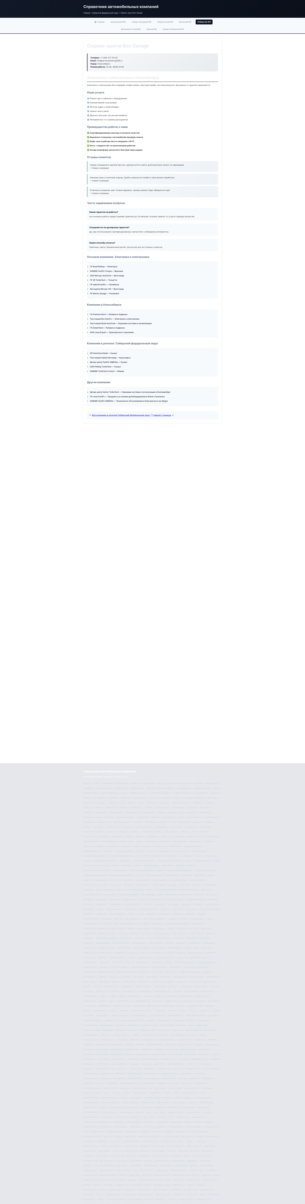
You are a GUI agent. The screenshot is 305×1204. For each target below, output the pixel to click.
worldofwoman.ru (139, 943)
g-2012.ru (87, 827)
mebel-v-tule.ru (136, 1068)
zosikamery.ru (134, 1025)
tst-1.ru (173, 822)
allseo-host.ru (176, 827)
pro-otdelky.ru (99, 798)
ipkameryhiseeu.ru (109, 1098)
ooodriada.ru (144, 1156)
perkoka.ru (199, 894)
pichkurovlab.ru (144, 928)
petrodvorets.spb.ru (132, 1141)
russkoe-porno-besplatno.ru (96, 928)
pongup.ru (162, 812)
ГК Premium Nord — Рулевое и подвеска (108, 314)
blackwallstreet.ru (192, 1088)
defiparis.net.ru (123, 1185)
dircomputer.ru (194, 943)
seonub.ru (133, 952)
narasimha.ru (102, 914)
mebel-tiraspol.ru (194, 1146)
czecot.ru (190, 1141)
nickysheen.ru (187, 1136)
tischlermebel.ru (151, 1165)
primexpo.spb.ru (197, 977)
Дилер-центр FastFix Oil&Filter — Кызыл (108, 362)
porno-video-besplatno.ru (125, 923)
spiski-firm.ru (118, 962)
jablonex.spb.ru (133, 1107)
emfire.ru (87, 798)
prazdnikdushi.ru (121, 783)
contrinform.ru (131, 1151)
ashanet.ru (165, 909)
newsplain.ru (151, 914)
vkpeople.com (115, 1146)
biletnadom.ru (172, 856)
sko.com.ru (164, 1035)
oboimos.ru (207, 1088)
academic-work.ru (115, 1131)
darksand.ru (147, 846)
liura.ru (183, 812)
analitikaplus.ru (106, 1025)
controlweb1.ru (90, 977)
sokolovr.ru (206, 948)
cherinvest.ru (158, 1001)
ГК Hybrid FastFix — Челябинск (104, 284)
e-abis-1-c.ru (166, 836)
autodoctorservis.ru (106, 972)
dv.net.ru (217, 1175)
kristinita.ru (181, 943)
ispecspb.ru (104, 981)
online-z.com (202, 1025)
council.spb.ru (171, 1049)
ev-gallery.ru (209, 822)
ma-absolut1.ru (116, 904)
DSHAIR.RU (121, 1073)
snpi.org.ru (173, 986)
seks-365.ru (144, 923)
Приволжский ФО (165, 22)
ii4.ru (150, 1088)
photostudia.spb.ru (119, 1064)
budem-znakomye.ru (183, 793)
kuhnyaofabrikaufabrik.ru (144, 861)
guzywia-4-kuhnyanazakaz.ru (96, 865)
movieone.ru (212, 899)
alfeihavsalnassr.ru (91, 919)
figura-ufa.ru (134, 1175)
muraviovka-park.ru (121, 943)
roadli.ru (100, 909)
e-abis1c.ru (185, 831)
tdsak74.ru (103, 977)
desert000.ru (156, 1093)
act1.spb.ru (198, 1044)
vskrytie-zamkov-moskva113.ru (97, 870)
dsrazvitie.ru (187, 1083)
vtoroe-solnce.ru (171, 1136)
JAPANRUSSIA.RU (135, 1078)
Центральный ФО (118, 22)
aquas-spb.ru (130, 1136)
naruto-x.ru (144, 899)
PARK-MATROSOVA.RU (196, 1015)
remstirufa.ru (204, 938)
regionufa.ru (88, 938)
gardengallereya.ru (176, 1064)
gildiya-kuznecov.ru (120, 1015)
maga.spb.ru (192, 1160)
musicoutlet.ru (122, 1160)
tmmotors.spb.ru (134, 1073)
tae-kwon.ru (144, 981)
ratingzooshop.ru (118, 1059)
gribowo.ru (88, 817)
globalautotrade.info (150, 1059)
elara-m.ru (130, 962)
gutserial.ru (145, 1151)
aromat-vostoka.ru (91, 1030)
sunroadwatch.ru (176, 1126)
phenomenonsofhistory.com (95, 1180)
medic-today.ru (159, 928)
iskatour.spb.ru (160, 986)
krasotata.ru (107, 783)
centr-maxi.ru (89, 1199)
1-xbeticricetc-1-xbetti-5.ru (148, 817)
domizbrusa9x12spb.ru (210, 909)
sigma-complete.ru (130, 1102)
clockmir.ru (200, 1136)
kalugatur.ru (204, 1010)
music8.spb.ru (179, 1020)
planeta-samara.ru (114, 909)
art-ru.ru (99, 1194)
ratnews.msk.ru (211, 1126)
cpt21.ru (93, 981)
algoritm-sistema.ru (196, 952)
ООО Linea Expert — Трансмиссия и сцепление (112, 332)
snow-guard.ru (110, 894)
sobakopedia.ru (100, 1010)
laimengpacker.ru (127, 1083)
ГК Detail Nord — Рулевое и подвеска (107, 328)
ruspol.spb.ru (135, 1098)
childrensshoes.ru (193, 1112)
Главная (86, 13)
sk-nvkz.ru (193, 1102)
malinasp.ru (148, 996)
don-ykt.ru (194, 928)
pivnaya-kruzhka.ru (106, 948)
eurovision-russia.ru (105, 788)
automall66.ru (166, 1165)
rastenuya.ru (88, 788)
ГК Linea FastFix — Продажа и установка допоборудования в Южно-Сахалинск (127, 396)
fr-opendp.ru (149, 1098)
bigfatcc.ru (88, 807)
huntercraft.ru (212, 1136)
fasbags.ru (209, 841)
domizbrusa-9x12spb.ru (129, 894)
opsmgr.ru (197, 822)
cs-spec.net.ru (188, 1107)
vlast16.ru (87, 986)
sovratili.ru (165, 798)
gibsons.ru (148, 1199)
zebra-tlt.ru (103, 957)
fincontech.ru (113, 846)
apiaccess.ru (133, 1059)
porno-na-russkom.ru (181, 803)
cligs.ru (169, 1180)
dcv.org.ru (202, 1093)
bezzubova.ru (200, 1040)
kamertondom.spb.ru (126, 972)
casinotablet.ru (125, 938)
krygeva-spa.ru (201, 986)
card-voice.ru (207, 889)
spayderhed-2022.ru (196, 899)
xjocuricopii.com (151, 1073)
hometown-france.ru (125, 817)
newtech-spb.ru (90, 952)
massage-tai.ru (120, 952)
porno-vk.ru (153, 798)
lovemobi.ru (88, 1194)
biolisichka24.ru (158, 952)
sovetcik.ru (201, 1073)
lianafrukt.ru (157, 1131)
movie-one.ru (212, 894)
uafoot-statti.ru (171, 831)
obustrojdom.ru (187, 1073)
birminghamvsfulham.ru (206, 962)
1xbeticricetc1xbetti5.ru (152, 831)
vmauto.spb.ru (89, 1151)
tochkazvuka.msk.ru (167, 1040)
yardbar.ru (194, 1165)
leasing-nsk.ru (176, 1122)
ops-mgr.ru (99, 827)
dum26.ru (123, 1098)
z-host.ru (87, 861)
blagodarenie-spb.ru (124, 851)
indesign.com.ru (90, 1170)
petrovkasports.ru (133, 919)
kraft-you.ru (173, 783)
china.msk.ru (136, 1160)
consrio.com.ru (158, 981)
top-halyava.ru (90, 822)
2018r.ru (100, 1199)
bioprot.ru (209, 1122)
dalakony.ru (216, 1059)
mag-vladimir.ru (181, 1165)
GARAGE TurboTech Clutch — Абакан (107, 371)
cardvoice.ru (164, 914)
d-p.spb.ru (135, 1035)
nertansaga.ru (174, 904)
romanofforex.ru (90, 1025)
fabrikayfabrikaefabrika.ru (121, 856)
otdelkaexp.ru (108, 1030)
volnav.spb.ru (160, 1010)
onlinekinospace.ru (145, 957)
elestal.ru (149, 807)
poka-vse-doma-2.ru (122, 822)
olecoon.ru (176, 798)
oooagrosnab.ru (201, 793)
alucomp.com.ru (130, 1194)
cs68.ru (137, 865)
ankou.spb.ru (188, 1001)
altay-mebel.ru (203, 1107)
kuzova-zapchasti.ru (146, 1083)
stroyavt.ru (207, 972)
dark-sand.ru (104, 836)
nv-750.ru (147, 904)
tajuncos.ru (118, 919)
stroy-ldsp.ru (160, 1112)
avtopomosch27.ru (133, 904)
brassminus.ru (208, 1078)
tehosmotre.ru (190, 827)
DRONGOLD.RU (206, 1102)
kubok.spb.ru (203, 1020)
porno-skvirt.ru (90, 803)
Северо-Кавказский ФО (173, 29)
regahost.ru (116, 981)
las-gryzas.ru (137, 1185)
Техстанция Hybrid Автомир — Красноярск (110, 357)
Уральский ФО (185, 22)
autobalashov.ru (90, 962)
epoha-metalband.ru (162, 991)
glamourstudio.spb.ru (201, 1156)
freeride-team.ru (137, 788)
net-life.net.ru (143, 972)
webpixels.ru (102, 1141)
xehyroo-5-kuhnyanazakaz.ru (198, 861)
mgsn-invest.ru (162, 1170)
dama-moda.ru (163, 1102)
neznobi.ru (209, 803)
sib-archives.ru (152, 836)
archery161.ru (195, 981)
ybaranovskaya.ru (91, 1078)
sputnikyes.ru (139, 1006)
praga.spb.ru (203, 967)
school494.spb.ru (129, 991)
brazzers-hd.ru (212, 856)
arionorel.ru (146, 1146)
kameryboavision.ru (139, 1015)
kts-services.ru (90, 836)
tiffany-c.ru (106, 1035)
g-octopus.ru (101, 899)
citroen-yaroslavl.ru (194, 1126)
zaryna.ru (113, 938)
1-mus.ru (139, 841)
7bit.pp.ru (193, 1010)
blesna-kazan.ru (108, 1040)
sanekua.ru (145, 1131)
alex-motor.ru (171, 1044)
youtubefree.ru (211, 904)
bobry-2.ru (157, 1136)
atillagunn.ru (124, 831)
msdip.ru (188, 948)
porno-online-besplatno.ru (155, 919)
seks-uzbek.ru (140, 798)
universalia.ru (140, 938)
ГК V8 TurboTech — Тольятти (103, 280)
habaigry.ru (211, 1006)
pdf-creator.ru (213, 1001)
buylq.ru (119, 1136)
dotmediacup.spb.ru (176, 1146)
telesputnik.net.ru (118, 1180)
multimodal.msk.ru (195, 1006)
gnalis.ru (98, 817)
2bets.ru (168, 962)
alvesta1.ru (200, 1001)
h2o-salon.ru (172, 996)
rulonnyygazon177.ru (92, 894)
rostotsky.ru (211, 933)
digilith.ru (131, 928)
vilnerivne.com (144, 1136)
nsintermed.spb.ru (151, 1141)
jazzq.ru (180, 1141)
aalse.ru (160, 894)
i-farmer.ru (103, 1107)
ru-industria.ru (89, 957)
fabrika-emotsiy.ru (176, 1015)
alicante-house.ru (197, 1170)
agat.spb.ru (213, 1015)
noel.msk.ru (108, 1136)
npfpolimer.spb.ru (204, 1199)
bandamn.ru (100, 846)
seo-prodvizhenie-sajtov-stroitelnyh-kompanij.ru (177, 889)
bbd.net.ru (133, 1030)
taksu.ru (171, 928)
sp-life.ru (129, 836)
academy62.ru (160, 1064)
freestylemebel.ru (107, 1170)
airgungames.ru (162, 827)
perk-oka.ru (88, 899)
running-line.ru (186, 986)
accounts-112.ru (112, 827)
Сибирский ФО (204, 22)
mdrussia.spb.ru (158, 1151)
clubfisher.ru (191, 938)
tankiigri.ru (202, 1185)
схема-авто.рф (128, 1020)
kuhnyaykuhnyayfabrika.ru (120, 875)
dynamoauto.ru (102, 1044)
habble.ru (99, 807)
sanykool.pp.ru (115, 1189)
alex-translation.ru (200, 1131)
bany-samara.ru (124, 1170)
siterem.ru (159, 1049)
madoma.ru (107, 919)
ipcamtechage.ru (126, 1112)
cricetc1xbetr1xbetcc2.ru (94, 831)
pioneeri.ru (104, 967)
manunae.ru (191, 914)
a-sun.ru (149, 1112)
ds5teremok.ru (105, 1122)
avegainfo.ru (182, 981)
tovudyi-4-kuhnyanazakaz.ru (160, 851)
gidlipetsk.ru (88, 1049)
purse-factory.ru (180, 841)
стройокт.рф (89, 1141)
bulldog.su (148, 1160)
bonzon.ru (97, 1185)
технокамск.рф (117, 1156)
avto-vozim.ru (157, 972)
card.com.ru (88, 1015)
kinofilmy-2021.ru (124, 948)
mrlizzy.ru (207, 1112)
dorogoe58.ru (112, 1083)
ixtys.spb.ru (176, 1156)
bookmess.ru (147, 1107)
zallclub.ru (181, 1006)
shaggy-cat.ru (184, 822)
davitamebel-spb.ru (179, 1035)
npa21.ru (127, 1093)
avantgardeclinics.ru (92, 1136)
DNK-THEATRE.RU (91, 1112)
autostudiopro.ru (184, 788)
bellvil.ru (87, 1185)
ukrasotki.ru (113, 798)
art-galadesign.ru (91, 1035)
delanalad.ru (187, 904)
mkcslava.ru (157, 962)
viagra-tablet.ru (196, 841)
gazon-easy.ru (101, 1054)
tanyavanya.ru (158, 948)
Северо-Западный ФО (141, 22)
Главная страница (161, 415)
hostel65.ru (173, 812)
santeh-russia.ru (90, 1073)
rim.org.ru (182, 1078)
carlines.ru (129, 1044)
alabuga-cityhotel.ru (203, 788)
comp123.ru (182, 928)
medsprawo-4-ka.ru (92, 851)
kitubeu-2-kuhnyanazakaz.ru (170, 861)
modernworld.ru (148, 1102)
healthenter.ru (209, 943)
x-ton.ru (140, 914)
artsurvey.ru (192, 1194)
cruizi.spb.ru (201, 1141)
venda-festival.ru (193, 836)
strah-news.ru (122, 788)
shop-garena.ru (169, 817)
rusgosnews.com (191, 991)
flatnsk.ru (140, 1044)
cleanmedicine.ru (91, 923)
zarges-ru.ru (182, 957)
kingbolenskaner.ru (154, 1044)
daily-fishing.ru (149, 1117)
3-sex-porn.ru (151, 841)
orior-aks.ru (88, 1044)
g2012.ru (164, 822)
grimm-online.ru (162, 1160)
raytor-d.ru (112, 831)
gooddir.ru (102, 1001)
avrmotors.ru (210, 1030)
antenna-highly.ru (109, 841)
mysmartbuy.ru (131, 909)
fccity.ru (186, 1156)
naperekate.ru (125, 861)
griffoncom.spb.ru (158, 1015)
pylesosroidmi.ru (145, 1180)
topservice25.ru (111, 1088)
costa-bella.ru (152, 977)
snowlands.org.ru (175, 1112)
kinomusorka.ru (143, 962)
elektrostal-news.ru (139, 793)
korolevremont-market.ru (161, 793)
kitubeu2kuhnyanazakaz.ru (105, 861)
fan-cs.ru (216, 1068)
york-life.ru (184, 919)
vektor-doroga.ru (162, 807)
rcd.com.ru (198, 1122)
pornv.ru (217, 788)
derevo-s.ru (118, 1151)
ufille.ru (96, 783)
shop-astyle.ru (104, 1151)
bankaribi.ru (181, 865)
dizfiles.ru (199, 904)
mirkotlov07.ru (105, 1126)
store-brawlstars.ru (211, 836)
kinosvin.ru (160, 996)
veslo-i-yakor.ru (178, 933)
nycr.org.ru (117, 1093)
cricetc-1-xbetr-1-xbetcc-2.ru (191, 817)
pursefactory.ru (158, 899)
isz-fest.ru (113, 1010)
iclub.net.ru (88, 1054)
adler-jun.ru (88, 846)
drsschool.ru (184, 1059)
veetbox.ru (136, 783)
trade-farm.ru (178, 909)
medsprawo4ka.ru (199, 851)
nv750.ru (131, 914)
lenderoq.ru (135, 1040)
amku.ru (148, 1185)
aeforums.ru (169, 1006)
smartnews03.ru (116, 812)
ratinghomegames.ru (92, 1088)
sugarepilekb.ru (116, 1054)
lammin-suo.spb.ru (143, 986)
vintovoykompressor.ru (184, 962)
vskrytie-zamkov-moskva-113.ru (149, 856)
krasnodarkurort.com (105, 1068)
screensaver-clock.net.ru (141, 1010)
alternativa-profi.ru (163, 1194)
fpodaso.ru (215, 793)
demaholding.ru (149, 894)
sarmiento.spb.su (111, 986)
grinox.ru (129, 1054)
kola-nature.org (90, 1160)
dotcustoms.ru (192, 909)
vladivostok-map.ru (151, 865)
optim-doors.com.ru (92, 1093)
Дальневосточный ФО (131, 29)
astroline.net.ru (185, 1044)
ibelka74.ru (211, 1170)
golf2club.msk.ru (154, 1006)
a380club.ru (171, 894)
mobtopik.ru (150, 1068)
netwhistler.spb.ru (210, 1180)
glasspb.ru (192, 812)
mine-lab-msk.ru (126, 841)
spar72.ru (191, 1185)
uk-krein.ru (195, 1151)
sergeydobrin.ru (149, 1040)
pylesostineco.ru (142, 1054)
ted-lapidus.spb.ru (91, 1102)
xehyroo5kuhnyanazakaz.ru (95, 856)
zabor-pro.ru (89, 1083)
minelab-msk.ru (175, 846)
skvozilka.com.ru (190, 1189)
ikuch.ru (106, 1093)
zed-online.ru (186, 856)
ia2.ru (85, 981)
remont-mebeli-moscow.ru (160, 938)
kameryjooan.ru (175, 1054)
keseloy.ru (87, 1165)
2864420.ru (108, 851)
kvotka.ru (127, 977)
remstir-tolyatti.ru (175, 948)
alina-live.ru (147, 1175)
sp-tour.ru (205, 1068)
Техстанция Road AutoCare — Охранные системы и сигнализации (121, 323)
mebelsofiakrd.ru (91, 1117)
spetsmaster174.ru (91, 1098)
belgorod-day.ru (117, 928)
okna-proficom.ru (117, 957)
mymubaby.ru (145, 991)
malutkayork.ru (186, 996)
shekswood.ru (135, 1165)
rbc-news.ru (213, 798)
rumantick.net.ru (121, 1117)
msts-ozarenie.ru (159, 1054)
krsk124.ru (191, 1020)
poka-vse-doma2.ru (144, 827)
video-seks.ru (168, 865)
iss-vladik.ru (109, 1185)
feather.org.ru (179, 1185)
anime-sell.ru (205, 1160)
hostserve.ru (164, 803)
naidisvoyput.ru (147, 1170)
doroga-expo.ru (198, 919)
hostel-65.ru (151, 803)
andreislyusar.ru (130, 899)
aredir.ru (203, 1194)
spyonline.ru (120, 1025)
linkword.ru (160, 1107)
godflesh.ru (212, 952)
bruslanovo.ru (147, 1049)
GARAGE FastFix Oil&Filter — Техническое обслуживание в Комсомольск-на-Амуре (129, 401)
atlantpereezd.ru (90, 793)
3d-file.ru (136, 831)
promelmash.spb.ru (160, 1156)
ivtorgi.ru (168, 1093)
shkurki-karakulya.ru (140, 967)
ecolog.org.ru (190, 967)
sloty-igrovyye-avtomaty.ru (177, 923)
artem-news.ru (203, 1064)
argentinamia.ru (186, 894)
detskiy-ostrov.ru (173, 1001)
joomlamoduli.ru (98, 1131)
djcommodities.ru (117, 914)
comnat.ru (172, 1010)
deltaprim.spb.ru (202, 996)
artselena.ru (160, 1199)
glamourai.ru (194, 1078)
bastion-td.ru (178, 1030)
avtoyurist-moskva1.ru (93, 1020)
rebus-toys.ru (161, 846)
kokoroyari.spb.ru (91, 1040)
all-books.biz (209, 1146)
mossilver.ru (122, 1040)
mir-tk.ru (115, 865)
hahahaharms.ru (152, 822)
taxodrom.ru (174, 1083)
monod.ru (171, 1151)
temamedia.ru (135, 1126)
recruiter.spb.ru (164, 1020)
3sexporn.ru (126, 846)
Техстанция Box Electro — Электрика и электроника (114, 319)
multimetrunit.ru (192, 1068)
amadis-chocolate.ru (120, 967)
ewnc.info (124, 1010)
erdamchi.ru (88, 943)
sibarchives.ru (115, 899)
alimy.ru (190, 1025)
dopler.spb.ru (205, 1054)
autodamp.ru (89, 914)
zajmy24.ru (140, 851)
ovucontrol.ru (158, 923)
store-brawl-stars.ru (201, 831)
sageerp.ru (162, 1083)
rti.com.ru (191, 1064)
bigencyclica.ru (210, 981)
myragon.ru (135, 1064)
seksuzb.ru (161, 870)
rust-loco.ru (88, 991)
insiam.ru (171, 981)
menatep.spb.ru (144, 1189)
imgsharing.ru (89, 933)
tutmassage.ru (175, 967)
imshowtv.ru (121, 1068)
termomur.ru (178, 938)
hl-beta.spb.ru (114, 991)
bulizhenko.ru (106, 1117)
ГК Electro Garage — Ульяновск (104, 293)
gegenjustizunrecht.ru (199, 957)
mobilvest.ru (121, 1030)
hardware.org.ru (112, 1020)
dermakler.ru (179, 1194)
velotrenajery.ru (179, 807)
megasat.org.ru (183, 1117)
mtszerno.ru (135, 1117)
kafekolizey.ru (204, 1049)
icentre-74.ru (162, 1122)
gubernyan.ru (125, 1088)
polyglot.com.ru (212, 1044)
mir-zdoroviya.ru (131, 1049)
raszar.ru (192, 865)
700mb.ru (123, 1175)
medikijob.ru (88, 1064)
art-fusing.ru (149, 1126)
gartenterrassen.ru (161, 1189)
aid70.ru (216, 1054)
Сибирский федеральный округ (105, 13)
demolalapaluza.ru (142, 948)
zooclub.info (89, 1156)
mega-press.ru (186, 783)
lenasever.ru (205, 807)
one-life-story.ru (213, 817)
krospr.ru (103, 803)
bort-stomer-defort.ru (116, 1199)
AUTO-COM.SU (167, 1025)
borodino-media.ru (195, 933)
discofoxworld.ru (132, 812)
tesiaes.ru (216, 1010)
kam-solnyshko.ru (164, 1098)
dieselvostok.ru (207, 991)
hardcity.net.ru (200, 1083)
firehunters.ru (205, 812)
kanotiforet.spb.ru (159, 967)
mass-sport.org (117, 1107)
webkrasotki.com (142, 1001)
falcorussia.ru (89, 972)
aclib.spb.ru (118, 1122)
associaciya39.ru (180, 977)
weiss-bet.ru (101, 938)
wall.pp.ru (131, 1180)
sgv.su (112, 1001)
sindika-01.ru (117, 836)
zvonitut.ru (144, 952)
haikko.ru (87, 1010)
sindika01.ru (179, 836)
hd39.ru (187, 1122)
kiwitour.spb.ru (207, 1165)
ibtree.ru (103, 1189)
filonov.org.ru (102, 1156)
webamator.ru (102, 904)
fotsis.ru (193, 1035)
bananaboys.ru (132, 1131)
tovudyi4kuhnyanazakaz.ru (142, 870)
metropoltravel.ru (162, 933)
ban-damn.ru (165, 841)
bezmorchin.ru (213, 977)
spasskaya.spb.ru (91, 1146)
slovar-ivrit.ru (106, 923)
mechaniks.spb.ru (109, 1112)
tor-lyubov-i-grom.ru (175, 899)
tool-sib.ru (178, 1068)
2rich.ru (140, 803)
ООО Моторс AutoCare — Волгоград (107, 275)
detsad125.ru (116, 1049)
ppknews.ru (106, 1078)
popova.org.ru (193, 1180)
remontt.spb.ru (102, 1064)
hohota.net (181, 1025)
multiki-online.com (125, 1001)
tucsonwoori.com (183, 1131)
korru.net (98, 986)
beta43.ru (169, 1131)
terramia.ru (147, 1064)
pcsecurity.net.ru (164, 1068)
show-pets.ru (101, 812)
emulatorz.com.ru (113, 1194)
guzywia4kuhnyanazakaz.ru (180, 870)
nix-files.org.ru (89, 1006)
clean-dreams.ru (156, 943)
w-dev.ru (103, 996)
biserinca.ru (88, 1068)
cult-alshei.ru (119, 1078)
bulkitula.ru (109, 817)
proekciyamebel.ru (153, 1078)
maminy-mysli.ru (131, 1146)
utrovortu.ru (104, 962)
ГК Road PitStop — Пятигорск (103, 266)
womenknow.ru (179, 1175)
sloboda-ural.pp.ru (150, 1025)
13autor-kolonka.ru (117, 803)
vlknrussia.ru (126, 865)
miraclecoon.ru (149, 812)
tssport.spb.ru (160, 1088)
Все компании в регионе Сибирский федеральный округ (121, 415)
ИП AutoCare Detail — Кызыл (103, 353)
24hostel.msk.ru (90, 996)
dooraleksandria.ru (91, 841)
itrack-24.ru (151, 788)
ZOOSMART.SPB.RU (200, 1059)
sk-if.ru (86, 1131)
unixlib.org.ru (129, 1189)
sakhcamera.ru (172, 972)
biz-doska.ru (146, 933)
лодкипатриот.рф (188, 1049)
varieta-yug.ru (205, 827)
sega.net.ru (206, 1175)
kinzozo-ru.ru (115, 977)
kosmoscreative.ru (194, 1030)
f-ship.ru (113, 996)
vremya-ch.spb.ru (140, 1093)
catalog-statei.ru (189, 1093)
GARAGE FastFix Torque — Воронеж (106, 271)
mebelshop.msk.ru (148, 1030)
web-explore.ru (212, 783)
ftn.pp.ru (100, 1083)
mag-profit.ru (149, 1122)
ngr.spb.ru (177, 991)
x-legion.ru (139, 836)
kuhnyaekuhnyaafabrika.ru (95, 875)
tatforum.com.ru (146, 1194)
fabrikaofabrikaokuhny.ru (206, 870)
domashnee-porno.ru (106, 933)
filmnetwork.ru (135, 996)
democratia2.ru (90, 1107)
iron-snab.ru (139, 977)
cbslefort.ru (161, 1126)
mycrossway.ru (120, 1126)
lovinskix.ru (88, 812)
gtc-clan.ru (159, 1180)
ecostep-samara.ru (120, 1035)
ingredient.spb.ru (186, 1199)
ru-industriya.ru (199, 923)
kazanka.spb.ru (102, 1015)
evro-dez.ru (88, 904)
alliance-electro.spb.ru (190, 972)
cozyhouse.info (90, 1175)
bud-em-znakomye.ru (109, 793)
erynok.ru (131, 957)
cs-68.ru (217, 861)
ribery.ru (210, 919)
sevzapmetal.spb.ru (203, 1098)
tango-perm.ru (89, 1001)
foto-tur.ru (134, 933)
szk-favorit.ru (117, 1044)
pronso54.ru (192, 807)
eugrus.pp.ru (166, 977)
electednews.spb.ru (162, 1185)
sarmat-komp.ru (90, 967)
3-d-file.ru (138, 822)
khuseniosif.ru (159, 1146)
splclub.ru (173, 919)
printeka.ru (176, 1189)
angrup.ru (151, 1020)
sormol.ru (131, 803)
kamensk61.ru (208, 1151)
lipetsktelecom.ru (121, 870)
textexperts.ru (89, 948)
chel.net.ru (214, 986)
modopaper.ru (178, 914)
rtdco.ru (150, 889)
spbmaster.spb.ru (107, 1160)
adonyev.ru (201, 798)
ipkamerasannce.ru (179, 1170)
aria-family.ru (89, 909)
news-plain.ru (160, 904)
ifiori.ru (177, 1093)
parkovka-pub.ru (207, 1189)
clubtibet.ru (213, 1040)
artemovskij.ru (190, 1054)
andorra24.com (175, 1088)
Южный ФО (152, 29)
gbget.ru (202, 914)
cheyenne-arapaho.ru (183, 1098)
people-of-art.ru (184, 1040)
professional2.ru (135, 1199)
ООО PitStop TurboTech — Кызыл (105, 366)
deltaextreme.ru (90, 1126)
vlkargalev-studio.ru (108, 1175)
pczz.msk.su (115, 1141)
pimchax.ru (198, 856)
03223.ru (87, 783)
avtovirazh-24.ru (168, 1141)
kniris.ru (104, 1146)
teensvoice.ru (207, 928)
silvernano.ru (137, 807)
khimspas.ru (213, 1194)
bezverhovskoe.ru (169, 1059)
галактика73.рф (149, 1035)
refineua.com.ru (173, 1107)
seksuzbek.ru (126, 798)
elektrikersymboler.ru (122, 1006)
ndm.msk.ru (103, 1059)
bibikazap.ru (180, 1180)
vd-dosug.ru (188, 798)
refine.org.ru (183, 1151)
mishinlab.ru (198, 803)
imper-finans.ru (169, 1078)
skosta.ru (140, 1112)
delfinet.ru (125, 807)
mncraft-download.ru (176, 952)
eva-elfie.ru (123, 933)
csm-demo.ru (127, 827)
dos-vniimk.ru (193, 1175)
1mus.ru (137, 846)
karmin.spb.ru (121, 1165)
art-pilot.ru (172, 1199)
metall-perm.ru (90, 1059)
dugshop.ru (101, 991)
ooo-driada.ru (102, 1049)
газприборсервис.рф (104, 1165)
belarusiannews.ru (162, 1175)
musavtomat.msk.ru (169, 1073)
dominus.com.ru (90, 1189)
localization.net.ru (200, 1117)
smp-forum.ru (164, 1030)
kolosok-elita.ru (130, 981)
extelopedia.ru (127, 986)
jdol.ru (197, 948)
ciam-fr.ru (161, 783)
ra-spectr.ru (131, 1156)
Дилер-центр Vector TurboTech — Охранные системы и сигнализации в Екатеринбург (130, 392)
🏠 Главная (99, 22)
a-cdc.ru (125, 793)
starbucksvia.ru (112, 807)
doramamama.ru (103, 943)
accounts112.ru (105, 822)
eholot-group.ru (179, 1102)
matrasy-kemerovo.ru (149, 909)
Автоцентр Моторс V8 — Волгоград (107, 289)
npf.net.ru (183, 1010)
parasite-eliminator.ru (111, 1102)
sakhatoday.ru (104, 1006)
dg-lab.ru (141, 1020)
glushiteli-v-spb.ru (166, 1117)
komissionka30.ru (133, 1122)
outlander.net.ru (178, 1160)
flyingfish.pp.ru (90, 1122)
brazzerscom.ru (182, 851)
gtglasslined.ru (139, 1088)
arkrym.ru (170, 943)
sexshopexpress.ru (166, 788)
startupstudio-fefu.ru (165, 957)
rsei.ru (135, 1170)
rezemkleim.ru (105, 952)
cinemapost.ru (148, 783)
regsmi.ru (122, 996)
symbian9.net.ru (106, 1073)
